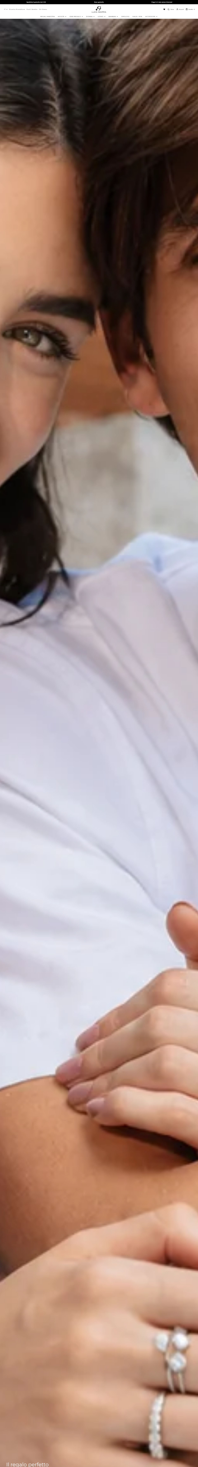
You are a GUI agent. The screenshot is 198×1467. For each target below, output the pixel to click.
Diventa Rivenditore (17, 9)
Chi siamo (43, 9)
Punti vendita (32, 9)
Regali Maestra (47, 16)
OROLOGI (125, 16)
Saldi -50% (137, 16)
